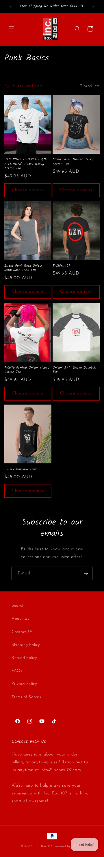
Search (18, 606)
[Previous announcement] (10, 6)
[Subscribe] (85, 573)
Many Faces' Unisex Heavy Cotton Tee (73, 161)
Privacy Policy (24, 684)
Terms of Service (27, 697)
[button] (11, 28)
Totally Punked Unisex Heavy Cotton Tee (26, 369)
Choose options (28, 190)
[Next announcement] (93, 6)
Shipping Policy (26, 645)
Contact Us (22, 632)
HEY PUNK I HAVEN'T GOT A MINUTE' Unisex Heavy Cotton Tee (26, 164)
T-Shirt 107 (61, 266)
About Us (20, 619)
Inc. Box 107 (43, 846)
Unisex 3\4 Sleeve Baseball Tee (74, 369)
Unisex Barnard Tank (20, 469)
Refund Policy (24, 658)
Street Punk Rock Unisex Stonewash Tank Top (23, 268)
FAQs (17, 671)
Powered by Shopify (68, 846)
